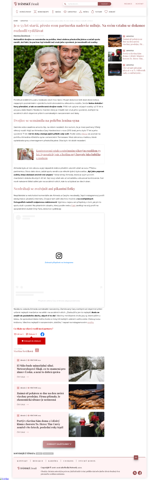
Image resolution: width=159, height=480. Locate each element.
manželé (39, 453)
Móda (86, 12)
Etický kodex (87, 461)
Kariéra (53, 461)
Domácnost (25, 12)
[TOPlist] (4, 478)
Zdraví (112, 12)
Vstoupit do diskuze (32, 341)
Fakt (73, 205)
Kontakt (22, 461)
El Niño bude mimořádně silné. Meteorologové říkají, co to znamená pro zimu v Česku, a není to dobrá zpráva (41, 369)
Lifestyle (72, 12)
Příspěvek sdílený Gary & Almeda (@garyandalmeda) (59, 301)
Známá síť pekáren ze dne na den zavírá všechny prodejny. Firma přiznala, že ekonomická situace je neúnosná (40, 396)
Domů (16, 21)
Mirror (85, 134)
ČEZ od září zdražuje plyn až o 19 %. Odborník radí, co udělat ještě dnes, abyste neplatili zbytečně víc (134, 73)
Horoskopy (43, 12)
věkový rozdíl (48, 453)
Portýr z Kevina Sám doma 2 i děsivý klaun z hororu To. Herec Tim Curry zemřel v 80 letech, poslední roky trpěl (40, 424)
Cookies (68, 461)
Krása (58, 12)
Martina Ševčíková (22, 36)
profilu (90, 322)
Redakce (38, 461)
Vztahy (98, 12)
